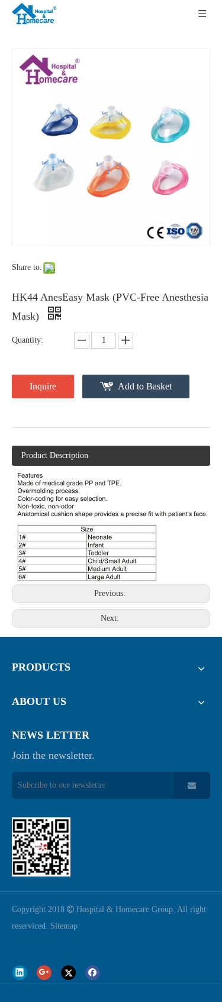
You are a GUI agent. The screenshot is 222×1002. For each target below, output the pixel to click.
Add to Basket (145, 386)
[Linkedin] (19, 972)
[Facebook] (92, 972)
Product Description (54, 455)
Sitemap (64, 926)
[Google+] (44, 972)
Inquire (43, 386)
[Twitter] (68, 972)
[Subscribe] (191, 785)
